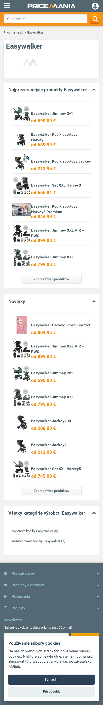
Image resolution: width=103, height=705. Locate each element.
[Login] (95, 6)
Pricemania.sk (13, 32)
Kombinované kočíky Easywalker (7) (38, 541)
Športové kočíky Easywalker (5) (35, 531)
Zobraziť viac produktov (51, 279)
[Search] (94, 18)
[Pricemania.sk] (51, 6)
